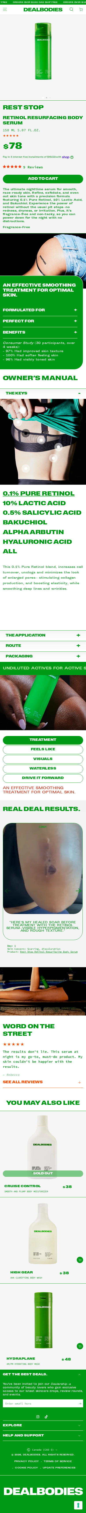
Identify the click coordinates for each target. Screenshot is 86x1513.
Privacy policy (26, 1461)
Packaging (43, 656)
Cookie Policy (26, 1467)
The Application (43, 635)
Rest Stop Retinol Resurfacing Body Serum (48, 951)
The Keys (43, 393)
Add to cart (43, 179)
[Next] (79, 891)
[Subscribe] (81, 1403)
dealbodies (31, 1455)
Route (43, 646)
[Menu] (5, 9)
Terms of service (58, 1461)
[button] (71, 9)
